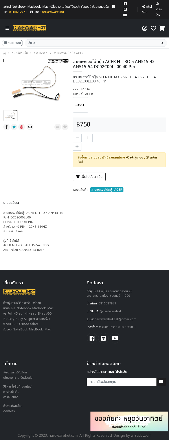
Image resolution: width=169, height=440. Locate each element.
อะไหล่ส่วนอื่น (20, 53)
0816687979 (107, 303)
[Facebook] (7, 127)
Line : (49, 12)
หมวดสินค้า (14, 43)
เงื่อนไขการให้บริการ (15, 372)
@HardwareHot (110, 311)
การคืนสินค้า (10, 397)
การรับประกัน (11, 392)
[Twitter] (14, 127)
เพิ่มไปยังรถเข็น (91, 176)
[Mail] (30, 127)
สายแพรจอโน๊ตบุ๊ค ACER (68, 53)
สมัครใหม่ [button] (159, 12)
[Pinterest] (22, 127)
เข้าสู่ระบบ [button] (147, 9)
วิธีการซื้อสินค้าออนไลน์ (17, 386)
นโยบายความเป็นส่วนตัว (18, 377)
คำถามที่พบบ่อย (12, 406)
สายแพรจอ (41, 53)
